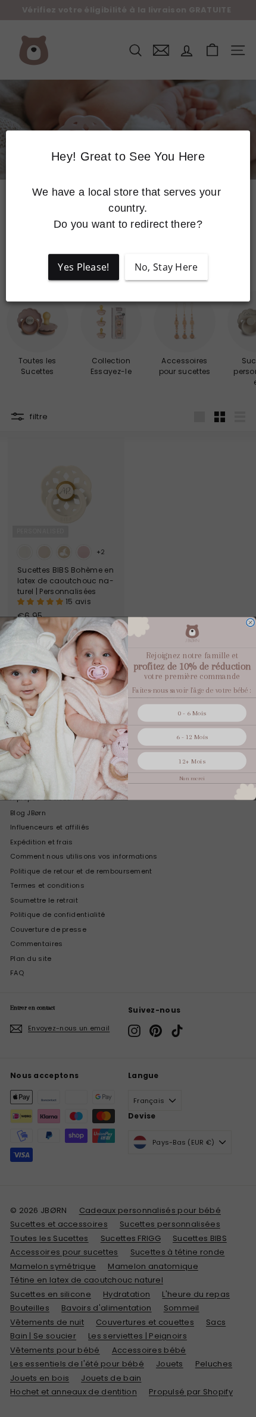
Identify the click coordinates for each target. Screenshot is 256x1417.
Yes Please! (83, 267)
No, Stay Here (166, 267)
